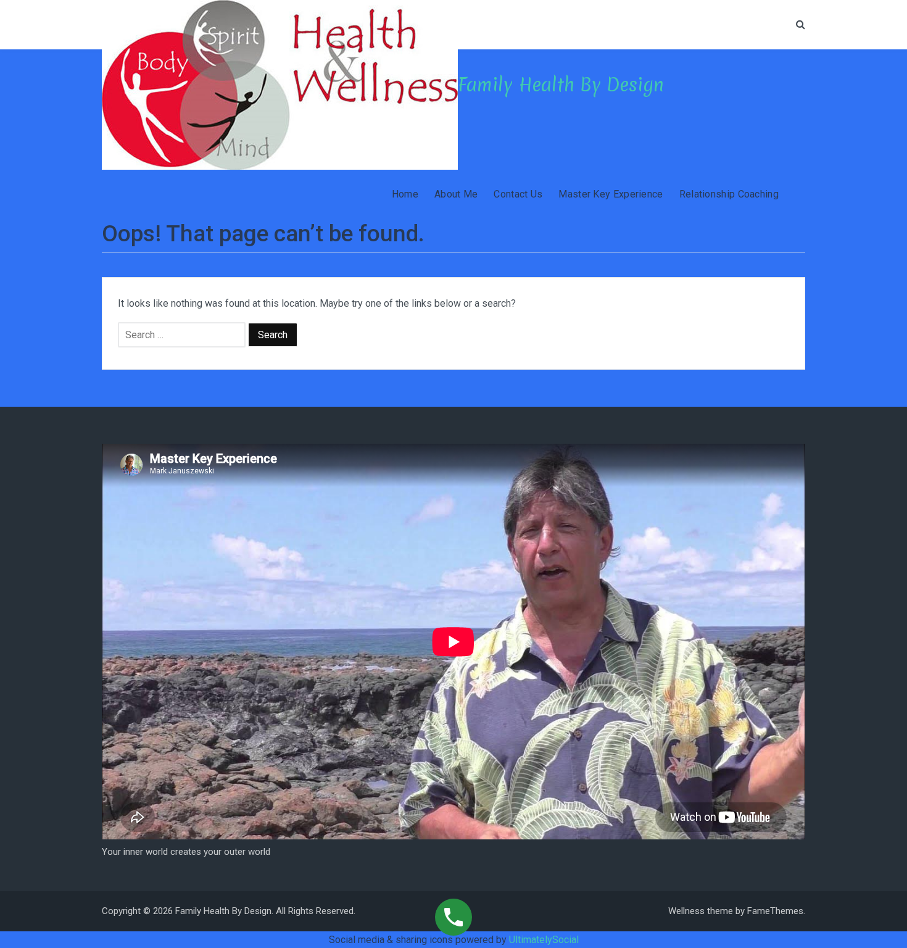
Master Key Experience (610, 194)
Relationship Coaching (729, 194)
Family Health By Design (561, 85)
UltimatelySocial (544, 940)
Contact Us (518, 194)
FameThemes (775, 911)
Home (405, 194)
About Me (456, 194)
